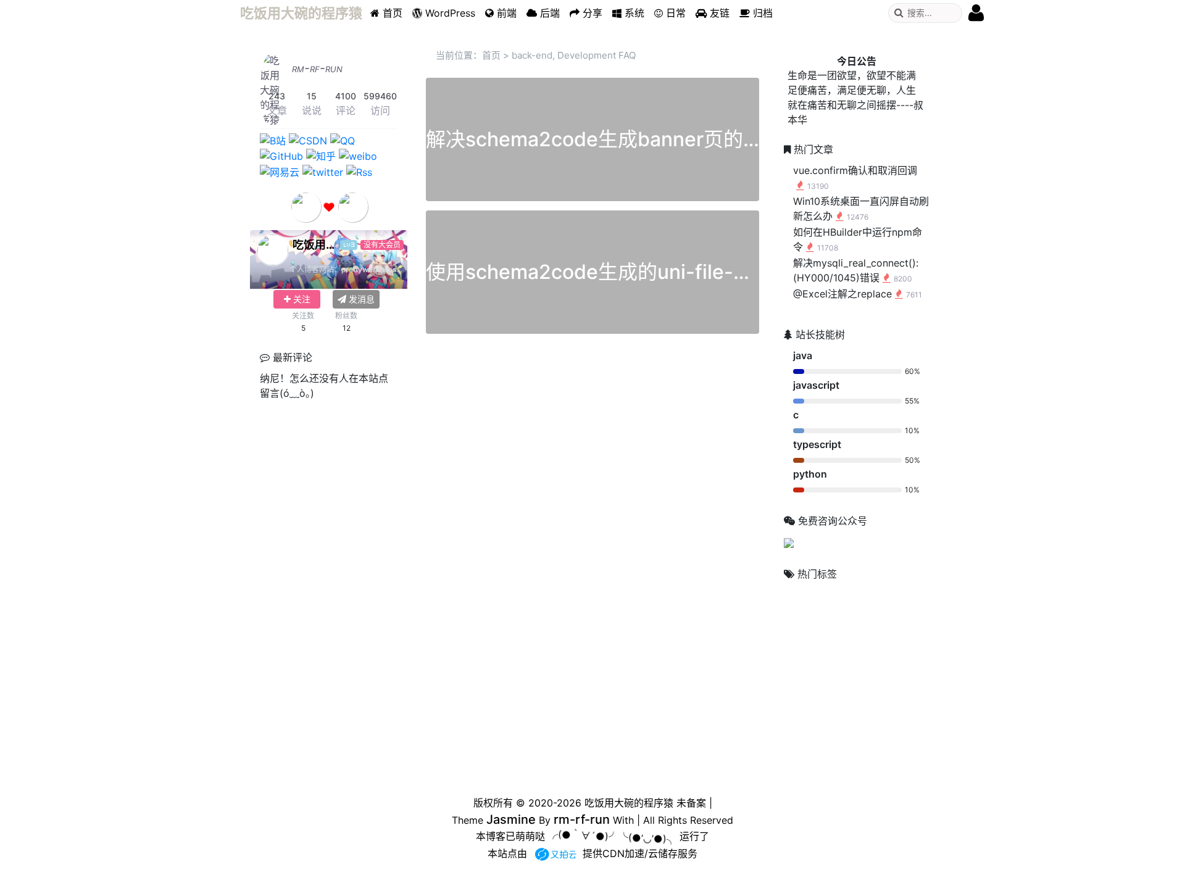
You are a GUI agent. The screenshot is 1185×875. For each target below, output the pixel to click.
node (844, 640)
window (894, 685)
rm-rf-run (317, 67)
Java (885, 598)
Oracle (885, 640)
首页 (391, 13)
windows (815, 709)
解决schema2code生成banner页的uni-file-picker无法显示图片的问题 (740, 139)
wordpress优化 (821, 732)
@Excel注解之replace (857, 294)
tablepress (847, 661)
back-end (532, 55)
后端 (548, 13)
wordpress (886, 709)
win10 (844, 684)
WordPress (448, 13)
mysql (803, 640)
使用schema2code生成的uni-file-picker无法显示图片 (668, 272)
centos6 (806, 598)
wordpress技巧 (826, 754)
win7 (800, 685)
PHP (800, 661)
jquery (803, 618)
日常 (674, 13)
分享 (591, 13)
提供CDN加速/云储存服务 (640, 853)
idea (848, 598)
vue (891, 661)
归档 (761, 13)
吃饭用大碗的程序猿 (628, 803)
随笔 (889, 755)
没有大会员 (382, 244)
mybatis (886, 618)
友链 (718, 13)
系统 (633, 13)
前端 (505, 13)
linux (843, 618)
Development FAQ (596, 55)
